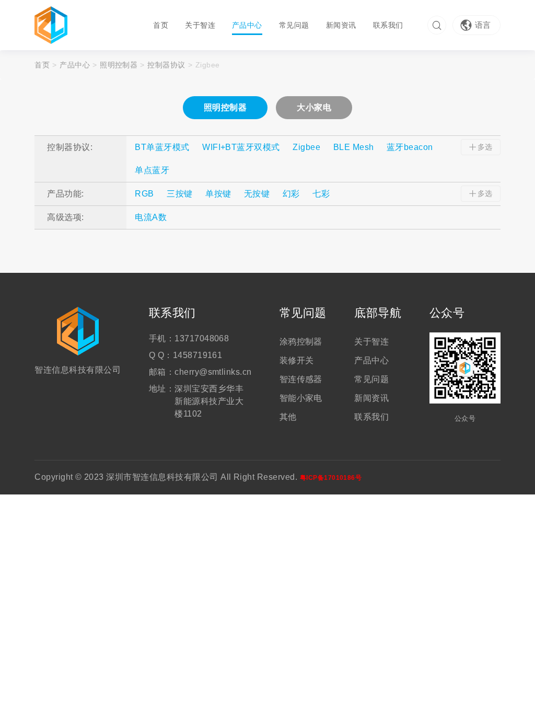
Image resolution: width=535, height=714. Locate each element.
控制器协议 (166, 65)
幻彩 (291, 193)
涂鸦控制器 (301, 341)
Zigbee (306, 147)
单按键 (218, 193)
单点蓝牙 (152, 170)
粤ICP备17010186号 (331, 477)
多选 (485, 147)
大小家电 (314, 107)
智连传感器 (301, 379)
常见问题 (294, 25)
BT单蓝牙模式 (162, 147)
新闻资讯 (341, 25)
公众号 (446, 313)
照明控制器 (118, 65)
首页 (160, 25)
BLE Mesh (353, 147)
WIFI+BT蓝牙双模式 (241, 147)
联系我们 (388, 25)
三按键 (179, 193)
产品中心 (247, 25)
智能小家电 (301, 398)
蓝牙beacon (410, 147)
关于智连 (200, 25)
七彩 (321, 193)
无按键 (257, 193)
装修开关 (297, 360)
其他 (288, 416)
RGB (144, 193)
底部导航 (377, 313)
